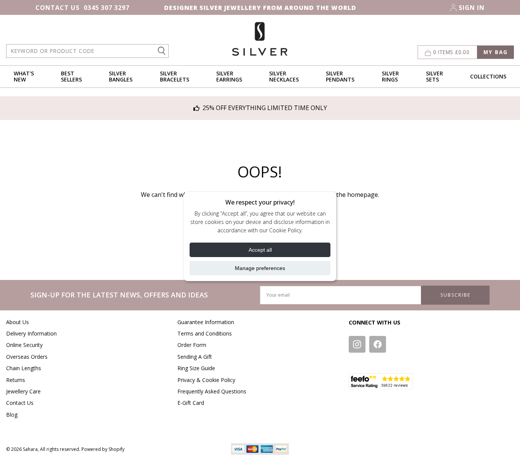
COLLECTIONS (488, 76)
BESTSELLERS (71, 76)
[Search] (162, 50)
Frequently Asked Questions (211, 391)
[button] (466, 52)
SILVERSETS (434, 76)
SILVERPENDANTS (340, 76)
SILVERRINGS (390, 76)
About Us (17, 322)
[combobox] (87, 51)
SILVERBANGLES (120, 76)
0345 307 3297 (106, 7)
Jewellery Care (23, 391)
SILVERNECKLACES (284, 76)
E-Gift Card (190, 402)
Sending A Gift (194, 356)
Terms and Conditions (204, 333)
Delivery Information (31, 333)
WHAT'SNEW (24, 76)
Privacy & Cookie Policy (206, 380)
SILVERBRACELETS (174, 76)
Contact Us (57, 7)
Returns (15, 380)
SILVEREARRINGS (229, 76)
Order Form (191, 344)
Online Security (24, 344)
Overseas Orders (27, 356)
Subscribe (455, 295)
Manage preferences (260, 268)
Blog (12, 414)
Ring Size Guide (196, 368)
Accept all (260, 250)
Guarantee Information (205, 322)
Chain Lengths (23, 368)
